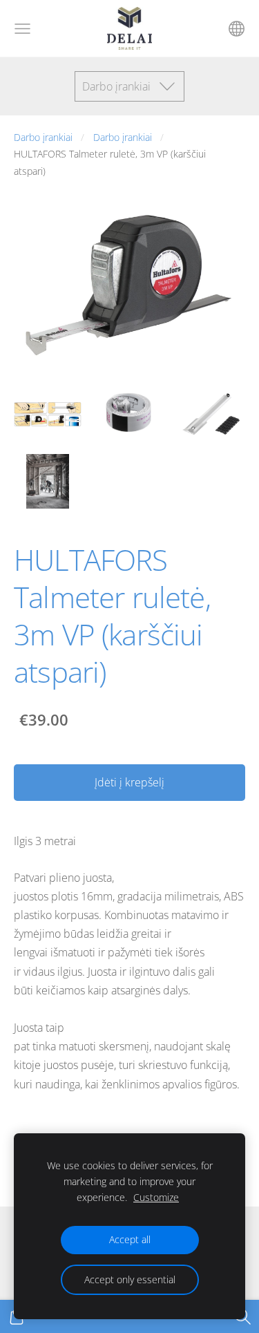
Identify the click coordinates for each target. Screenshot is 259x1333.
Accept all (130, 1239)
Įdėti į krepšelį (129, 782)
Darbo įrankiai (43, 137)
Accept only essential (129, 1279)
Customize (156, 1197)
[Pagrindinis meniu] (22, 29)
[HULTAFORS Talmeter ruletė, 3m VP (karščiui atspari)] (47, 413)
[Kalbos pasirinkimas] (237, 29)
